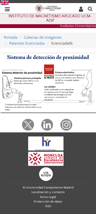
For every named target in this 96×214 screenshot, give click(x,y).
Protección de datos (48, 201)
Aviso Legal (48, 197)
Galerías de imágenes (42, 37)
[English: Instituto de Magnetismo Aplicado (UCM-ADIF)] (4, 2)
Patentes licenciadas (27, 43)
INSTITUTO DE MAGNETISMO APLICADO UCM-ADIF (50, 18)
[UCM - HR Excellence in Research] (45, 143)
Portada (10, 37)
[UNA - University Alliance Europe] (46, 173)
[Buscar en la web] (90, 8)
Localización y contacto (48, 192)
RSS (48, 206)
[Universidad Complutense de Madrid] (48, 8)
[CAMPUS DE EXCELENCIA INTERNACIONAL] (45, 158)
